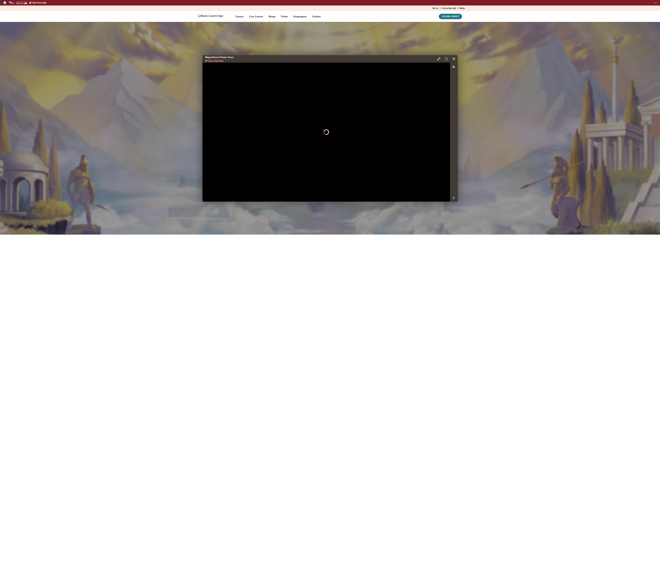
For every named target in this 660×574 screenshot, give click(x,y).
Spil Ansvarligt (39, 3)
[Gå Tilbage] (454, 59)
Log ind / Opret (450, 16)
